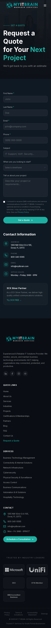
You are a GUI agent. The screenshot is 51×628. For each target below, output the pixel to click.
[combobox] (25, 167)
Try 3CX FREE (14, 300)
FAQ (5, 431)
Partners (7, 421)
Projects (7, 411)
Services (7, 401)
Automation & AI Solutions (14, 492)
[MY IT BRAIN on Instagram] (18, 373)
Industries (7, 406)
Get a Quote (24, 220)
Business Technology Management (19, 458)
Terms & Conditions (18, 614)
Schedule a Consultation (18, 539)
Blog (5, 426)
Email (10, 120)
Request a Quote (11, 440)
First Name (12, 93)
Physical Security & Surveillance (17, 477)
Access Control (10, 482)
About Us (7, 396)
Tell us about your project (14, 175)
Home (6, 391)
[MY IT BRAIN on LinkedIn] (5, 373)
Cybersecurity (9, 472)
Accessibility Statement (32, 614)
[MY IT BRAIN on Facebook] (12, 373)
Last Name (12, 107)
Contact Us (8, 436)
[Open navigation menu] (45, 5)
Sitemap (44, 614)
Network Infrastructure (13, 467)
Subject (6, 148)
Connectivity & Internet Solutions (17, 463)
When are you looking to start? (17, 162)
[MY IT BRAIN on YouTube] (25, 373)
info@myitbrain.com (19, 266)
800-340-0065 (17, 257)
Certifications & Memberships (16, 416)
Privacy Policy (23, 212)
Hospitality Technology (13, 497)
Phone (10, 134)
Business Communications (14, 487)
